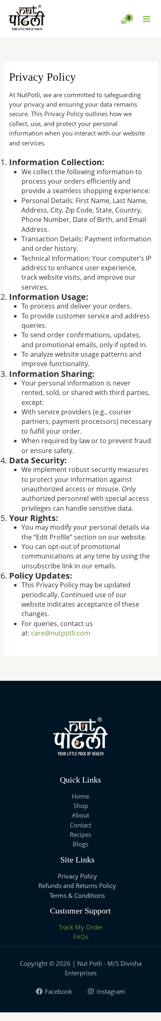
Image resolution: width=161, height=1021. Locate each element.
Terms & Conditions (77, 895)
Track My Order (81, 927)
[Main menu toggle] (146, 18)
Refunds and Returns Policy (77, 885)
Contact (80, 825)
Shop (80, 805)
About (80, 815)
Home (80, 796)
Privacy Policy (77, 876)
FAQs (80, 936)
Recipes (80, 834)
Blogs (80, 844)
